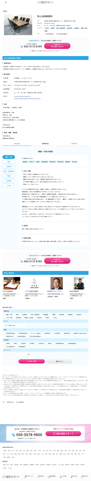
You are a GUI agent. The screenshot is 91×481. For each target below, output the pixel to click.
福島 (27, 450)
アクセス (74, 143)
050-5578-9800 (29, 435)
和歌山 (30, 454)
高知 (64, 454)
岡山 (39, 454)
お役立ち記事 (74, 476)
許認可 (5, 468)
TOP (3, 402)
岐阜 (66, 450)
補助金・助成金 (75, 464)
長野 (73, 450)
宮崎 (4, 457)
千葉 (43, 450)
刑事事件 (82, 464)
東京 (31, 450)
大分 (83, 454)
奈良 (26, 454)
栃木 (51, 450)
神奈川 (35, 450)
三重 (69, 450)
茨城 (47, 450)
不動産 (9, 176)
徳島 (53, 454)
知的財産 (67, 464)
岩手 (13, 450)
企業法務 (9, 181)
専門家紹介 (45, 143)
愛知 (58, 450)
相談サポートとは (29, 476)
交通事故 (9, 166)
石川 (8, 454)
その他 (9, 185)
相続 (8, 162)
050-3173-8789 (33, 46)
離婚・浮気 (8, 157)
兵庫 (19, 454)
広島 (35, 454)
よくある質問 (63, 476)
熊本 (79, 454)
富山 (4, 454)
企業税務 (48, 464)
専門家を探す (10, 402)
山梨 (77, 450)
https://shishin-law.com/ (22, 96)
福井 (84, 450)
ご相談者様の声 (52, 476)
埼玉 (40, 450)
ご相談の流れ (41, 476)
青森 (9, 450)
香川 (57, 454)
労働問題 (31, 464)
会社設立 (54, 464)
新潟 (80, 450)
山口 (42, 454)
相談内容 (17, 143)
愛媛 (61, 454)
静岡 (62, 450)
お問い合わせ (85, 476)
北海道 (5, 450)
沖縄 (13, 457)
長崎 (75, 454)
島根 (50, 454)
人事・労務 (61, 464)
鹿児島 (8, 457)
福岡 (68, 454)
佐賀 (72, 454)
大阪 (12, 454)
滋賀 (23, 454)
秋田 (20, 450)
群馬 (54, 450)
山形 (24, 450)
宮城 (16, 450)
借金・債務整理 (9, 171)
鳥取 (46, 454)
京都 (15, 454)
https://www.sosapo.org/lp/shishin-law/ (27, 98)
